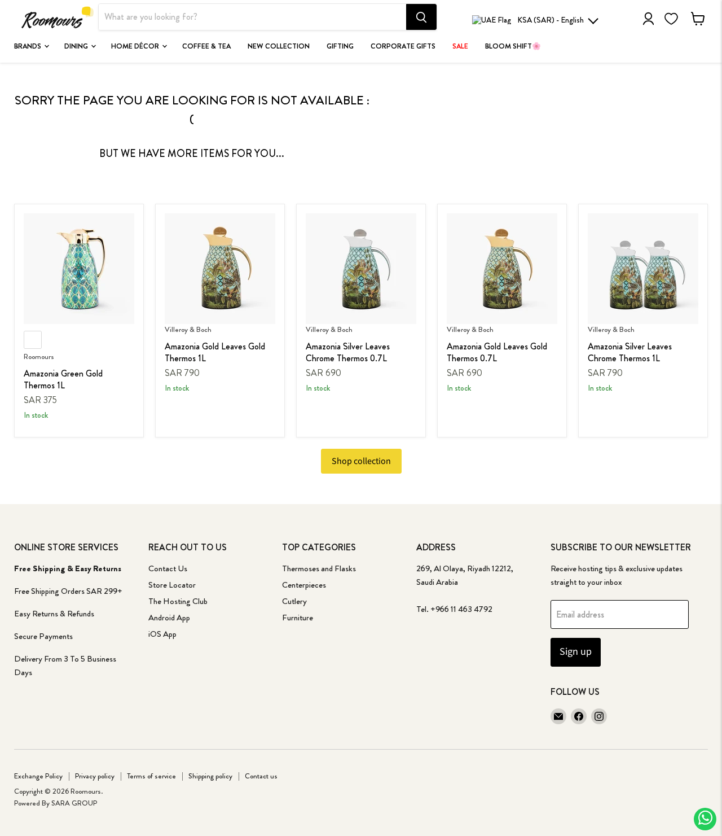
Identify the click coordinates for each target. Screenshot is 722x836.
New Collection (279, 46)
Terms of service (151, 776)
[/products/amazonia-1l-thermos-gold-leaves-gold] (220, 268)
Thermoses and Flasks (319, 568)
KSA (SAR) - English (550, 19)
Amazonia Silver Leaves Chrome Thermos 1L (630, 352)
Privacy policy (95, 776)
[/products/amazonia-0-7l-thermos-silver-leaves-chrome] (361, 268)
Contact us (261, 776)
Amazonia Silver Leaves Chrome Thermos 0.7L (348, 352)
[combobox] (252, 17)
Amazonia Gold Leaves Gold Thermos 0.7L (497, 352)
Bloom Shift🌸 (513, 46)
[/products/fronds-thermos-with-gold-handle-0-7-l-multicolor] (502, 268)
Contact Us (167, 568)
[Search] (421, 17)
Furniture (297, 617)
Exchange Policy (38, 776)
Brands (28, 46)
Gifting (340, 46)
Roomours (39, 356)
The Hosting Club (178, 601)
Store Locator (172, 585)
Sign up (576, 652)
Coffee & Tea (206, 46)
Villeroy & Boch (188, 329)
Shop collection (361, 461)
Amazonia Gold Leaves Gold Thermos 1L (215, 352)
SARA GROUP (74, 803)
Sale (460, 46)
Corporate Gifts (403, 46)
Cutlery (294, 601)
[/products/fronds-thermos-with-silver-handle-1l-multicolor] (643, 268)
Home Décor (136, 46)
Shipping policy (210, 776)
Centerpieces (304, 585)
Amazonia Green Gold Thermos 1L (63, 379)
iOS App (162, 634)
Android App (169, 617)
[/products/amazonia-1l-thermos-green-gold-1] (79, 268)
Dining (77, 46)
